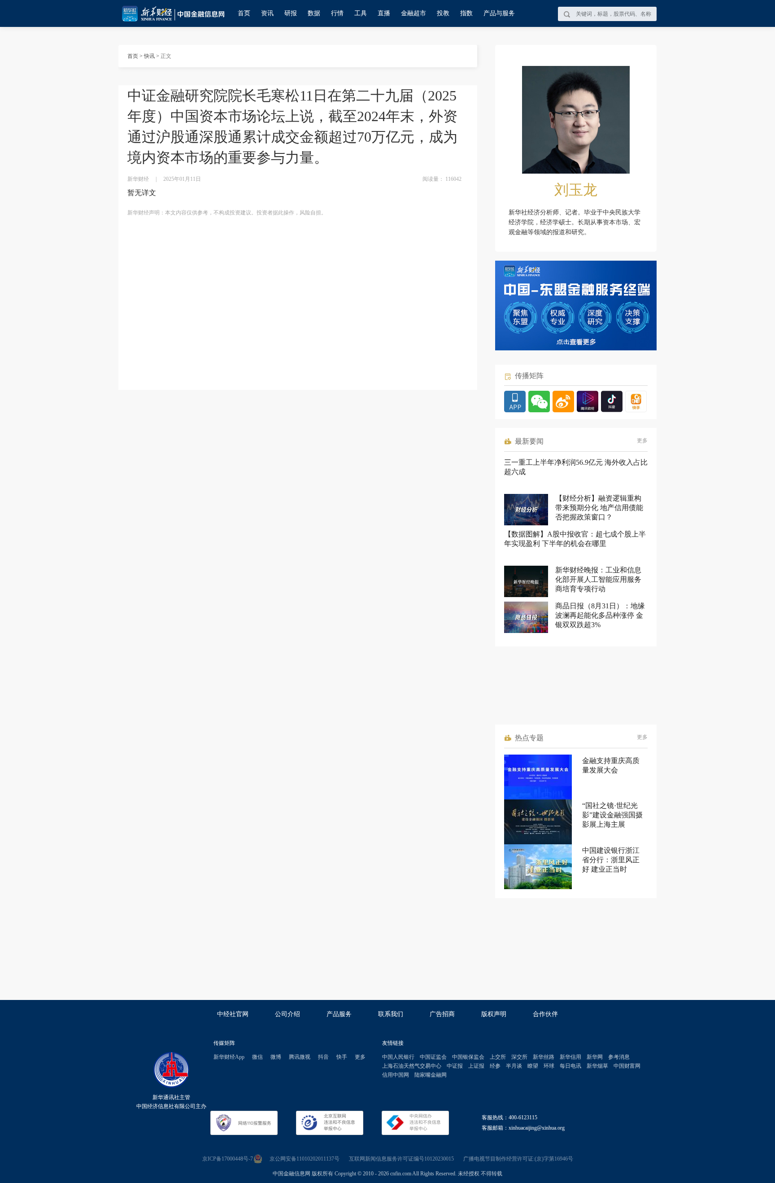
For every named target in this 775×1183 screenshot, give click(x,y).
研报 (290, 13)
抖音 (323, 1057)
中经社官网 (232, 1014)
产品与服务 (499, 13)
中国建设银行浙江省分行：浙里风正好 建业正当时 (611, 860)
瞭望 (532, 1066)
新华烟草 (597, 1066)
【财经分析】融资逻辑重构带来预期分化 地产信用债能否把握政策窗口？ (599, 507)
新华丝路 (543, 1057)
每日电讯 (570, 1066)
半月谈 (514, 1066)
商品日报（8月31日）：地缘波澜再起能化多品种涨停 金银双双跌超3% (600, 615)
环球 (549, 1066)
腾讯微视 (299, 1057)
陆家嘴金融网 (430, 1075)
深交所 (519, 1057)
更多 (642, 440)
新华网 (595, 1057)
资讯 (267, 13)
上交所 (498, 1057)
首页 (244, 13)
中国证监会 (433, 1057)
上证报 (476, 1066)
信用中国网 (395, 1075)
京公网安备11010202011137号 (305, 1159)
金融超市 (413, 13)
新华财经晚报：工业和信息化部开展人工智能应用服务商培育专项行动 (598, 579)
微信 (257, 1057)
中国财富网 (627, 1066)
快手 (341, 1057)
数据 (314, 13)
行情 (337, 13)
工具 (360, 13)
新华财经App (228, 1057)
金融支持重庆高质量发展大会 (611, 765)
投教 (443, 13)
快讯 (149, 56)
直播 (384, 13)
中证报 (455, 1066)
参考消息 (619, 1057)
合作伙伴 (545, 1014)
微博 (275, 1057)
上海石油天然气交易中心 (411, 1066)
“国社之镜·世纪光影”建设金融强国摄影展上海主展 (612, 815)
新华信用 (570, 1057)
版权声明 (493, 1014)
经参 (495, 1066)
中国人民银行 (398, 1057)
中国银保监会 (468, 1057)
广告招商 (442, 1014)
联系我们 (390, 1014)
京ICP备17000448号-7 (227, 1159)
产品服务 (339, 1014)
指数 (466, 13)
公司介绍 (287, 1014)
